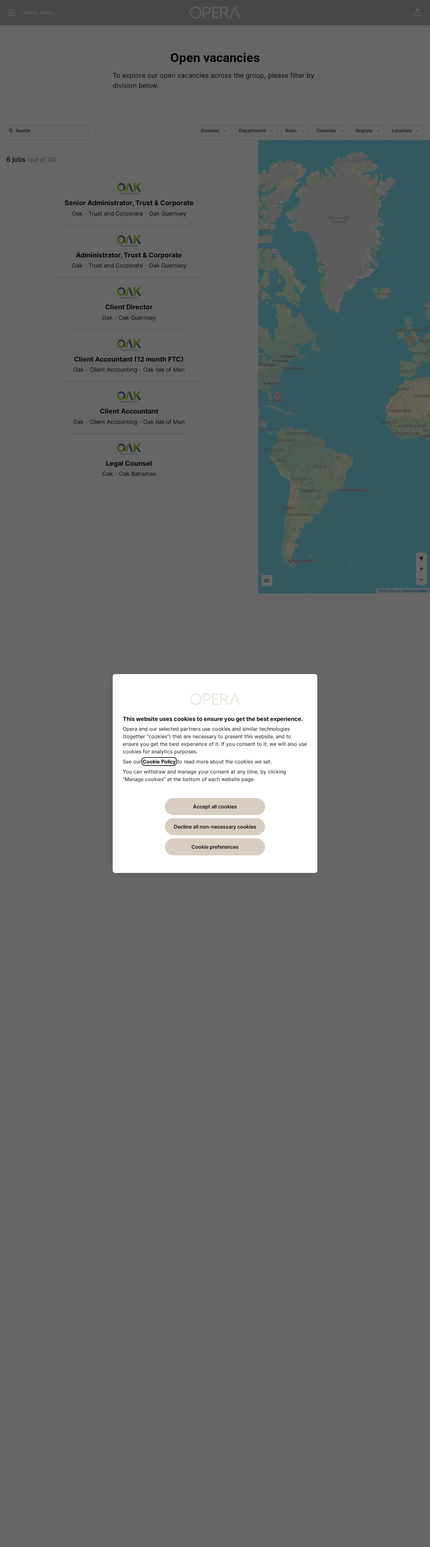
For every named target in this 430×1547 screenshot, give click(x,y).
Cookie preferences (215, 847)
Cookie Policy (159, 761)
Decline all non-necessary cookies (215, 827)
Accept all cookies (215, 806)
